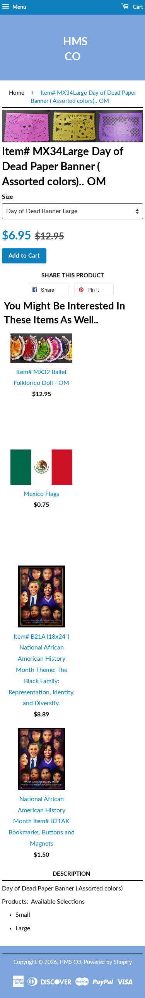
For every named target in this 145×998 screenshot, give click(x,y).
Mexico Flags (41, 494)
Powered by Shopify (108, 962)
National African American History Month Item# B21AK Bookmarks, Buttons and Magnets (42, 821)
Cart (137, 7)
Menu (18, 7)
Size (7, 197)
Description (71, 874)
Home (16, 93)
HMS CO (72, 49)
